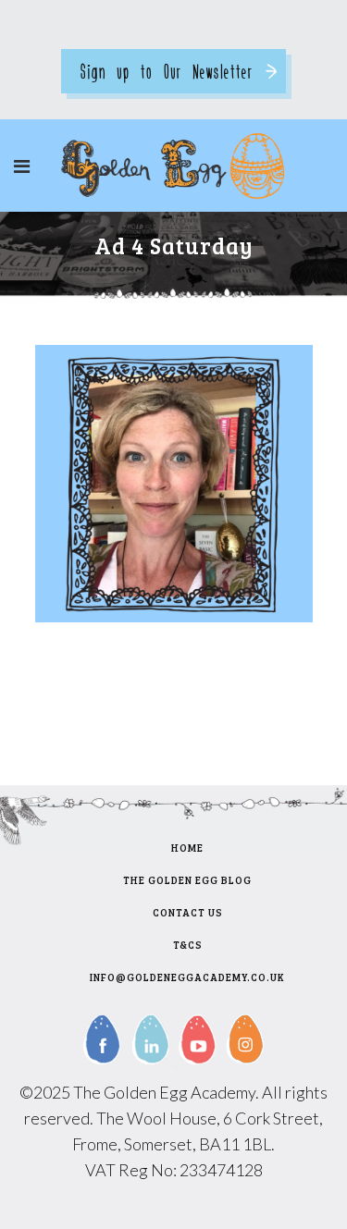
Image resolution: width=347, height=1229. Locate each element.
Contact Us (188, 912)
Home (187, 847)
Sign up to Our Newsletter (167, 70)
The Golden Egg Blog (187, 880)
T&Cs (188, 945)
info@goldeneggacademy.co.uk (187, 977)
